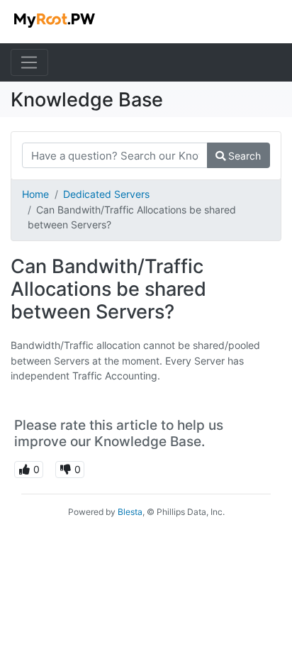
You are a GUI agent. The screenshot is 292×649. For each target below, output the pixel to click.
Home (35, 194)
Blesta (130, 511)
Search (243, 156)
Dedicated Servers (106, 194)
